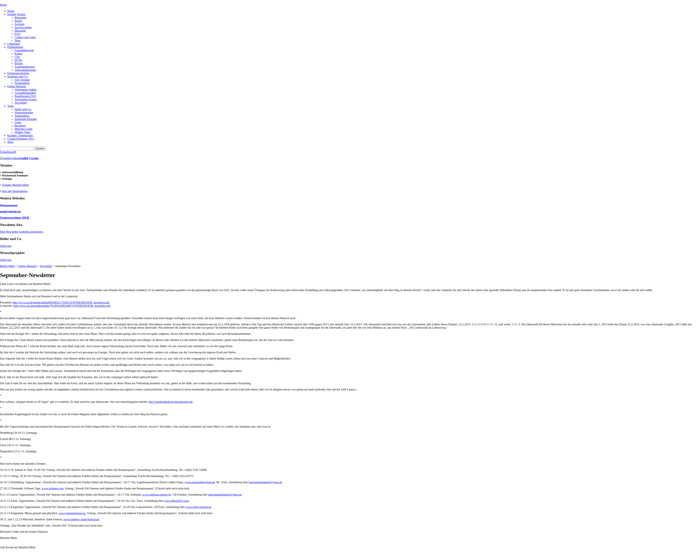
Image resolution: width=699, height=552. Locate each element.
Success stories (23, 27)
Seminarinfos (22, 83)
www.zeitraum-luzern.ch (156, 494)
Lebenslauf (13, 43)
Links (18, 122)
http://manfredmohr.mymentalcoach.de (171, 401)
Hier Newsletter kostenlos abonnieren (21, 231)
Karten (18, 53)
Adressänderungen (25, 70)
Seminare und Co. (17, 76)
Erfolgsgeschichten (18, 73)
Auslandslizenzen (25, 66)
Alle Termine (22, 79)
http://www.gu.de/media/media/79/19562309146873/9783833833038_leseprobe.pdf (61, 305)
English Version (16, 14)
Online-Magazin (16, 86)
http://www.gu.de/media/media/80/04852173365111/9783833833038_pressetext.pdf (61, 302)
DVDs (18, 60)
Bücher (19, 63)
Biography (21, 17)
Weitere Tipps (22, 132)
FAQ (17, 33)
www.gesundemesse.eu (72, 513)
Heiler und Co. (23, 109)
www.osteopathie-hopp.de (200, 482)
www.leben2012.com (176, 500)
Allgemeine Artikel (25, 89)
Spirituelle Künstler (26, 119)
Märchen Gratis (23, 128)
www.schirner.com (52, 488)
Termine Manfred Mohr (15, 184)
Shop (18, 40)
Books (18, 20)
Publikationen (15, 47)
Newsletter (21, 102)
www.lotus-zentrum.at (198, 507)
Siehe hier (5, 245)
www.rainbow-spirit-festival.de (81, 519)
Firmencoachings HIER (14, 217)
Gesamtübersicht (24, 50)
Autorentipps (22, 115)
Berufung (20, 125)
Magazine (20, 30)
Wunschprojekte (24, 112)
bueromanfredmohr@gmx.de (265, 482)
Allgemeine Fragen (26, 99)
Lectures (19, 24)
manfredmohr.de (10, 211)
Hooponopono (8, 205)
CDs (17, 56)
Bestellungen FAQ (25, 96)
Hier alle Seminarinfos (14, 191)
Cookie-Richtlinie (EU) (20, 138)
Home (10, 11)
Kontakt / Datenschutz (20, 135)
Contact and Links (25, 37)
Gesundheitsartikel (25, 92)
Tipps (10, 106)
